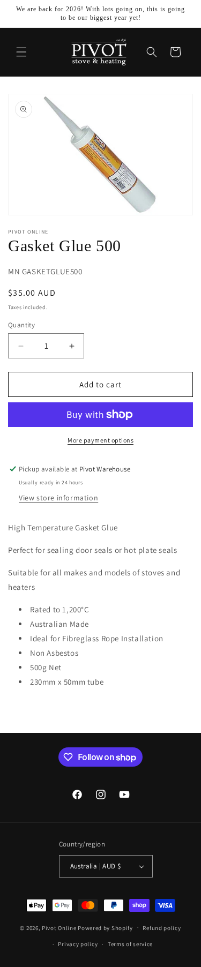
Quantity (21, 324)
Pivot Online (59, 927)
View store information (58, 498)
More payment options (100, 440)
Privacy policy (78, 944)
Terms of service (130, 944)
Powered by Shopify (105, 927)
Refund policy (162, 928)
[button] (21, 52)
